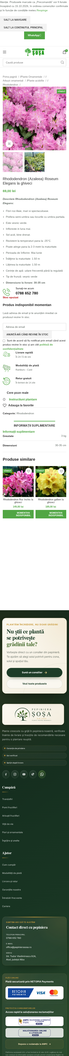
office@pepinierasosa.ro (18, 947)
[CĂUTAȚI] (62, 62)
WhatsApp (33, 35)
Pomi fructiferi (9, 807)
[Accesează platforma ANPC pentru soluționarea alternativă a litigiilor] (34, 1021)
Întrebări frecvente (12, 898)
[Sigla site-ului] (34, 51)
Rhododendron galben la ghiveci (51, 501)
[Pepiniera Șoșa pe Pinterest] (33, 774)
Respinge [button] (42, 10)
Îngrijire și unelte (10, 840)
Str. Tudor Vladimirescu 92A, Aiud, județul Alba (21, 958)
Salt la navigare (15, 19)
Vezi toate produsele (34, 683)
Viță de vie (7, 824)
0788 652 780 (13, 938)
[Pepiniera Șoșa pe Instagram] (15, 774)
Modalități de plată (12, 873)
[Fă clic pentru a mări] (9, 143)
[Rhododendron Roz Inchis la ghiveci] (18, 481)
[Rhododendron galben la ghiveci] (51, 481)
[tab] (34, 425)
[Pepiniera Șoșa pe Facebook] (6, 774)
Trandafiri (7, 799)
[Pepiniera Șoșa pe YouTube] (24, 774)
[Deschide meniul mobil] (4, 52)
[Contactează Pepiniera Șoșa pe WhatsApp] (42, 774)
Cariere (6, 906)
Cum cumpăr (9, 864)
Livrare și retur (10, 881)
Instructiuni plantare (23, 399)
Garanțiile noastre (11, 889)
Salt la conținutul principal (23, 27)
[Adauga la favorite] (28, 471)
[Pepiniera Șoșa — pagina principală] (33, 714)
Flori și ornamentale (12, 832)
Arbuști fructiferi (10, 815)
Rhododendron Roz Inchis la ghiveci (18, 501)
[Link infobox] (34, 292)
